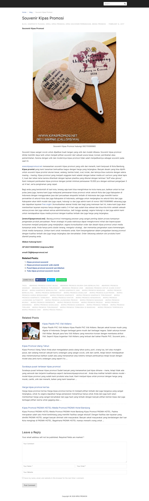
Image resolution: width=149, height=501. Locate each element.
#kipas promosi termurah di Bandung (77, 307)
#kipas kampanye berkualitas (43, 290)
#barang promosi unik (72, 288)
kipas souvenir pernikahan (78, 24)
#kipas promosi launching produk (61, 300)
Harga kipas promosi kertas (35, 387)
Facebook (41, 280)
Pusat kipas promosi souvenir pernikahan (45, 268)
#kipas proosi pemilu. (53, 310)
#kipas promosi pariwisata (43, 302)
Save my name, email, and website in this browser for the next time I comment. (54, 478)
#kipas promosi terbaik (97, 305)
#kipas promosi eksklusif (75, 293)
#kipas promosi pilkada (68, 302)
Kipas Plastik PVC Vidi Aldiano (57, 324)
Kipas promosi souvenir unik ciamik (43, 265)
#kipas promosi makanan (91, 300)
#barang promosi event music (43, 285)
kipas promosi (58, 24)
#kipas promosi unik (31, 310)
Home (24, 12)
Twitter (51, 280)
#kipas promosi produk (92, 302)
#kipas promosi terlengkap (45, 307)
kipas (48, 24)
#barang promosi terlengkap (46, 288)
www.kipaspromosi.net (32, 166)
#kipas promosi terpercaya (110, 307)
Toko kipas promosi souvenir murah (43, 271)
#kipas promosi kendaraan (88, 298)
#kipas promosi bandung (93, 290)
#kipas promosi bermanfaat (48, 293)
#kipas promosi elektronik (102, 293)
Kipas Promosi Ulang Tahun (35, 346)
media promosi (99, 24)
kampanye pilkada (36, 24)
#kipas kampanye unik (69, 290)
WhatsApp (62, 280)
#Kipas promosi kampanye (62, 295)
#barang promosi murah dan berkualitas (79, 285)
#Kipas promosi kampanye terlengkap (94, 295)
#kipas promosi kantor (62, 298)
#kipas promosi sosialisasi (46, 305)
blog (30, 12)
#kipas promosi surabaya (72, 305)
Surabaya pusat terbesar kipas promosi (41, 366)
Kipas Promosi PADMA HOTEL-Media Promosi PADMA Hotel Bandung (56, 408)
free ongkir (47, 204)
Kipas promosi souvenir (37, 262)
